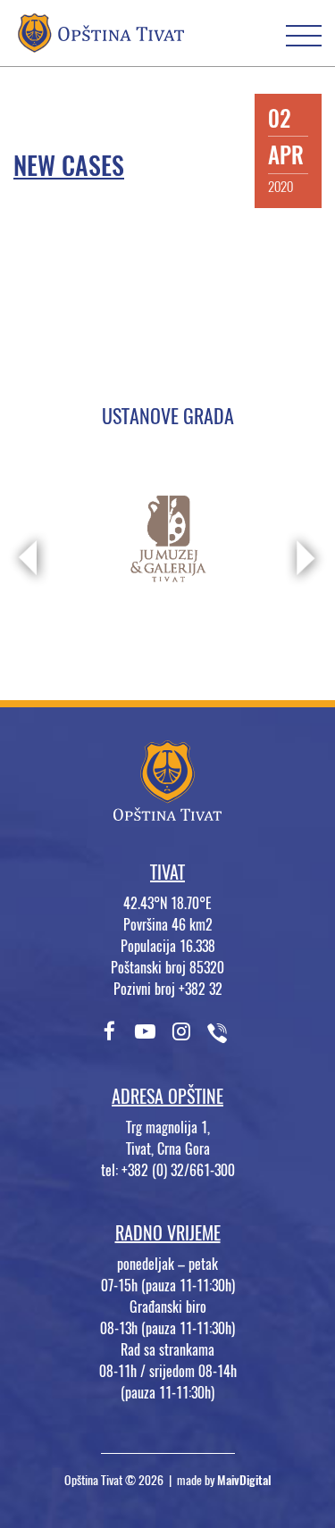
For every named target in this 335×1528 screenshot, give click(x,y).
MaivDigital (244, 1480)
